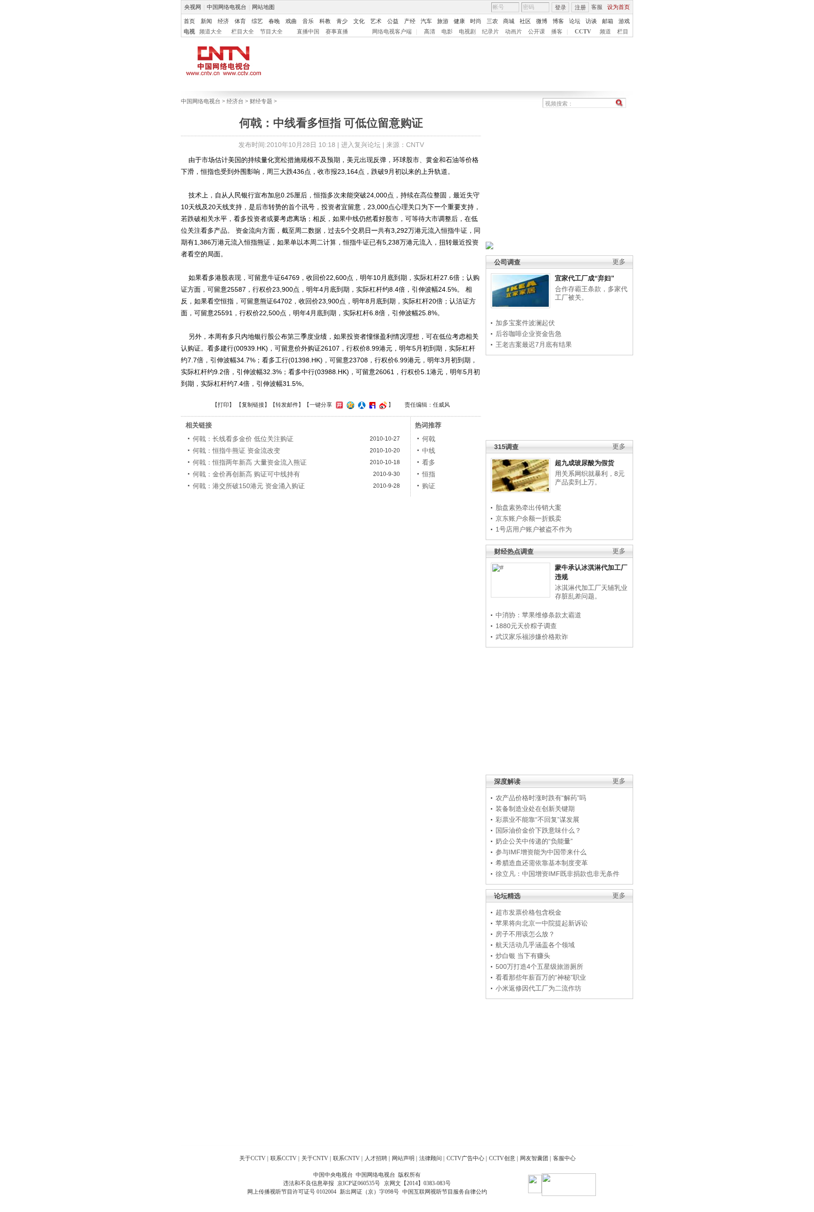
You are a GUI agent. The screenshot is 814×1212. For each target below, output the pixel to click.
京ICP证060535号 (358, 1183)
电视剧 (467, 31)
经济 (223, 21)
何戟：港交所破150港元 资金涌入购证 (249, 486)
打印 (223, 404)
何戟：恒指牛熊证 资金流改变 (236, 450)
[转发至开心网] (338, 404)
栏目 (622, 31)
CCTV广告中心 (465, 1158)
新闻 (206, 21)
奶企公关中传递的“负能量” (534, 841)
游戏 (624, 21)
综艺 (257, 21)
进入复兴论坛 (361, 144)
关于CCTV (252, 1158)
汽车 (426, 21)
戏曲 (291, 21)
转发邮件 (287, 404)
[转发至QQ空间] (349, 404)
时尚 (475, 21)
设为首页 (618, 7)
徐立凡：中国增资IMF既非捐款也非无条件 (557, 873)
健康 (459, 21)
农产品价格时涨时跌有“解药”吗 (541, 798)
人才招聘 (376, 1158)
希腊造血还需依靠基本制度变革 (542, 863)
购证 (428, 486)
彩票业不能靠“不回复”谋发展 (537, 819)
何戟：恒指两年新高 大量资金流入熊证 (250, 462)
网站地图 (263, 7)
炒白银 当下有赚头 (523, 955)
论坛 (574, 21)
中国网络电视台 (226, 7)
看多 (428, 462)
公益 (393, 21)
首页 (189, 21)
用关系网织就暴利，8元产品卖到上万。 (590, 478)
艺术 (376, 21)
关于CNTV (314, 1158)
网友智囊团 (534, 1158)
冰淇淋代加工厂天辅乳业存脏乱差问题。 (591, 592)
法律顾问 (430, 1158)
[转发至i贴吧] (371, 404)
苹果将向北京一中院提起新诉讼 (542, 923)
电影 (447, 31)
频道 (605, 31)
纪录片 (490, 31)
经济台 (235, 101)
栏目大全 (242, 31)
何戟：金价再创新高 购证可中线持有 (246, 474)
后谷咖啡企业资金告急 (529, 333)
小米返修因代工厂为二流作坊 (538, 988)
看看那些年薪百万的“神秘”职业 (541, 977)
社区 (525, 21)
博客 (558, 21)
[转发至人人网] (361, 404)
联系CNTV (346, 1158)
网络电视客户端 (392, 31)
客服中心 (564, 1158)
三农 (492, 21)
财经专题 (261, 101)
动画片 (513, 31)
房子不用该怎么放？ (525, 934)
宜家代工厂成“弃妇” (584, 278)
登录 (560, 7)
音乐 (308, 21)
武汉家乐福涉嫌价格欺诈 (532, 636)
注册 (580, 7)
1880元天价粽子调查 (526, 626)
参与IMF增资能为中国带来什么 (541, 852)
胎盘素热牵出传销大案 (529, 507)
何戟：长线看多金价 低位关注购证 (243, 438)
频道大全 (210, 31)
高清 (429, 31)
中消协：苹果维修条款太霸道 (538, 615)
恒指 (428, 474)
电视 (189, 31)
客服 (596, 7)
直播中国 (308, 31)
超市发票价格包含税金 (529, 912)
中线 (428, 450)
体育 (240, 21)
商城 (508, 21)
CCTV (583, 31)
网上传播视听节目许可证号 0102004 (291, 1191)
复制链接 (253, 404)
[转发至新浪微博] (382, 404)
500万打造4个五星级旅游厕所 (539, 966)
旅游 (442, 21)
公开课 (536, 31)
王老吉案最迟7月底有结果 (534, 344)
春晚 (274, 21)
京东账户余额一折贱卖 (529, 518)
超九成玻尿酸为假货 (584, 463)
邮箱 (607, 21)
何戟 (428, 438)
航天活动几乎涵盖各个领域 (535, 945)
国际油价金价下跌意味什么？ (538, 830)
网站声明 (403, 1158)
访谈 (591, 21)
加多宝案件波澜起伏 (525, 323)
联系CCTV (283, 1158)
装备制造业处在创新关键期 (535, 808)
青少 (342, 21)
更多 (619, 261)
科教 (325, 21)
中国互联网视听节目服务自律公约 (444, 1191)
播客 (556, 31)
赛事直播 (337, 31)
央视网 (192, 7)
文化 (359, 21)
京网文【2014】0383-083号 (417, 1183)
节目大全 (271, 31)
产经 (409, 21)
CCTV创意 (502, 1158)
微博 (541, 21)
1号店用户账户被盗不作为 (534, 529)
